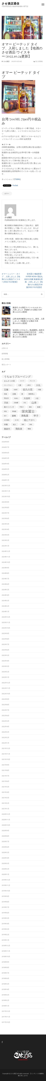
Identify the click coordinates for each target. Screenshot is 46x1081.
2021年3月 (5, 798)
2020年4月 (5, 858)
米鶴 (6, 424)
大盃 (37, 398)
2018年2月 (5, 1000)
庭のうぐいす (9, 407)
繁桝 (23, 424)
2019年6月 (5, 913)
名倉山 (16, 398)
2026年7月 (5, 447)
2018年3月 (5, 995)
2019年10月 (6, 891)
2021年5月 (5, 787)
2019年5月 (5, 918)
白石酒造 (6, 420)
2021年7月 (5, 776)
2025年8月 (5, 507)
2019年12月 (6, 880)
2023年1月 (5, 677)
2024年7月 (5, 579)
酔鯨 (31, 424)
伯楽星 (15, 389)
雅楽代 (7, 429)
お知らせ (5, 348)
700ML (17, 179)
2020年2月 (5, 869)
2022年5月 (5, 721)
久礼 (38, 385)
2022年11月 (6, 688)
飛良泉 (19, 428)
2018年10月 (6, 956)
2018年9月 (5, 962)
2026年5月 (5, 458)
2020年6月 (5, 847)
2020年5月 (5, 852)
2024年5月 (5, 590)
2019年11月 (6, 885)
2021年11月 (6, 754)
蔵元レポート (6, 364)
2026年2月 (5, 475)
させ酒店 (6, 61)
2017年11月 (6, 1017)
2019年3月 (5, 929)
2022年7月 (5, 710)
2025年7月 (5, 513)
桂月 (5, 415)
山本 (34, 402)
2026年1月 (5, 480)
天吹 (6, 403)
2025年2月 (5, 540)
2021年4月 (5, 792)
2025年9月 (5, 502)
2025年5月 (5, 524)
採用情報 (5, 353)
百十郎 (17, 420)
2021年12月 (6, 748)
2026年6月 (5, 453)
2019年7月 (5, 907)
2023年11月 (6, 622)
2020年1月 (5, 874)
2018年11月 (6, 951)
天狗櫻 (16, 402)
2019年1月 (5, 940)
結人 (14, 424)
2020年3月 (5, 863)
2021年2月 (5, 803)
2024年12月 (6, 551)
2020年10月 (6, 825)
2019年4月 (5, 924)
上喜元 (29, 385)
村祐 (5, 411)
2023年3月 (5, 666)
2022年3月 (5, 732)
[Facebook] (2, 1042)
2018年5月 (5, 984)
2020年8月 (5, 836)
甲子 (36, 415)
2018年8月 (5, 967)
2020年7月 (5, 841)
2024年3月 (5, 600)
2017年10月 (6, 1022)
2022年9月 (5, 699)
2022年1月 (5, 743)
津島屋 (24, 415)
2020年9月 (5, 830)
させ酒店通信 (10, 3)
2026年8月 (5, 442)
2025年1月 (5, 546)
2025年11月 (6, 491)
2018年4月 (5, 989)
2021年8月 (5, 770)
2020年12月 (6, 814)
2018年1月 (5, 1006)
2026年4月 (5, 464)
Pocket (15, 185)
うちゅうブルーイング (17, 376)
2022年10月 (6, 694)
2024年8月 (5, 573)
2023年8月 (5, 639)
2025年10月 (6, 496)
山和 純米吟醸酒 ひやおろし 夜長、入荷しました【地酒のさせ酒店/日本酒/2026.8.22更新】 (28, 320)
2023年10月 (6, 628)
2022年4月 (5, 726)
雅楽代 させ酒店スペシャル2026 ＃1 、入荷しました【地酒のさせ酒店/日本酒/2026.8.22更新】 (28, 309)
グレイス (32, 381)
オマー (6, 193)
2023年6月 (5, 650)
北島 (14, 394)
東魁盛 (14, 411)
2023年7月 (5, 644)
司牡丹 (6, 398)
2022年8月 (5, 705)
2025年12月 (6, 485)
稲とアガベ (29, 420)
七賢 (19, 385)
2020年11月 (6, 820)
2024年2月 (5, 606)
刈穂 (39, 389)
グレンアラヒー (8, 385)
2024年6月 (5, 584)
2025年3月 (5, 535)
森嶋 (14, 416)
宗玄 (25, 402)
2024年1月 (5, 611)
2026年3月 (5, 469)
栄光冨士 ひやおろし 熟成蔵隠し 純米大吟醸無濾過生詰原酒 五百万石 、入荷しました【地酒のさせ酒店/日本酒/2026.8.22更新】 (28, 333)
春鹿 (38, 407)
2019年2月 (5, 934)
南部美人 (31, 394)
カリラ (22, 381)
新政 (30, 407)
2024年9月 (5, 568)
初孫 (5, 394)
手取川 (22, 407)
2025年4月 (5, 529)
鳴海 (29, 429)
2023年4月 (5, 661)
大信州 (27, 398)
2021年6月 (5, 781)
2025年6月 (5, 518)
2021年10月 (6, 759)
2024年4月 (5, 595)
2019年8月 (5, 902)
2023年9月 (5, 633)
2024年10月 (6, 562)
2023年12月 (6, 617)
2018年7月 (5, 973)
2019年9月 (5, 896)
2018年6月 (5, 978)
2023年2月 (5, 672)
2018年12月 (6, 945)
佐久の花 (27, 389)
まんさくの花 (9, 381)
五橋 (6, 389)
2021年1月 (5, 809)
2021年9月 (5, 765)
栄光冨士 (28, 411)
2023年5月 (5, 655)
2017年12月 (6, 1011)
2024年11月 (6, 557)
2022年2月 (5, 737)
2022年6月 (5, 715)
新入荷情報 (39, 61)
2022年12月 (6, 683)
